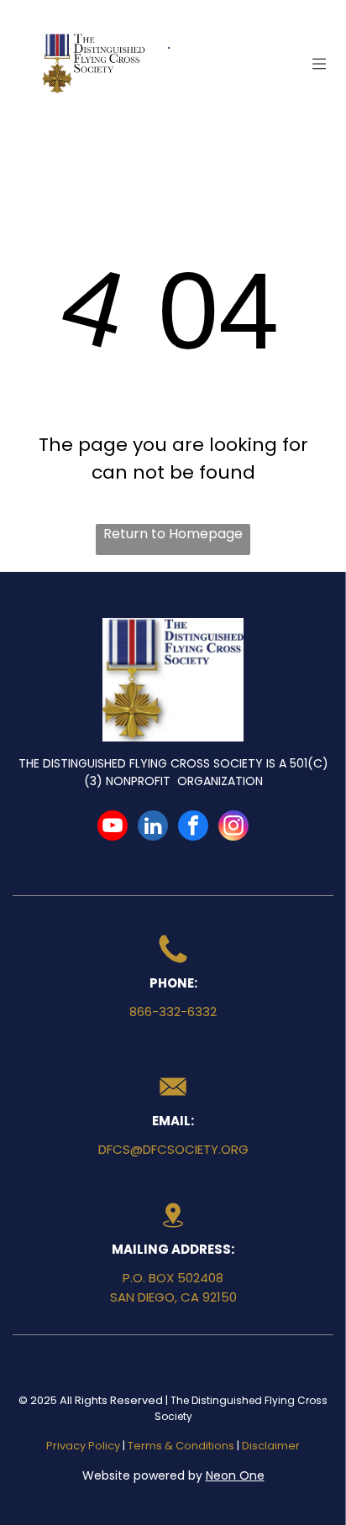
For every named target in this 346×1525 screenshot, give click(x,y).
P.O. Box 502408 (173, 1278)
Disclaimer (271, 1446)
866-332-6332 (173, 1011)
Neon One (235, 1475)
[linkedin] (153, 827)
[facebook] (193, 827)
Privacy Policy (83, 1446)
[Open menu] (319, 63)
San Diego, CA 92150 (173, 1297)
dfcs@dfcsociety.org (173, 1149)
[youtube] (112, 827)
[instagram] (233, 827)
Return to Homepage (173, 533)
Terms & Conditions (181, 1446)
